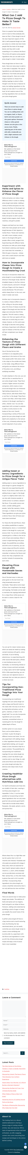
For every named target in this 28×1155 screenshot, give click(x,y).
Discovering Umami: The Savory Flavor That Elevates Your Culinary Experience (14, 1077)
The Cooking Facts (18, 1149)
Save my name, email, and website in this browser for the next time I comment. (14, 1035)
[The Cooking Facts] (7, 2)
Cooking (8, 9)
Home (3, 9)
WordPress (17, 1152)
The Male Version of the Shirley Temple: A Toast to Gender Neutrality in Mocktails (13, 1068)
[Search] (22, 1053)
